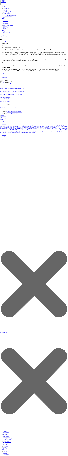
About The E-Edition (5, 21)
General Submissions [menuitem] (5, 434)
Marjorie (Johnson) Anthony (9, 110)
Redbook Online (5, 26)
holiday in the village (30, 129)
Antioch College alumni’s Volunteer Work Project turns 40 (13, 111)
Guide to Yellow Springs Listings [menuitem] (9, 438)
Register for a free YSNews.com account (10, 83)
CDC (50, 127)
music (57, 131)
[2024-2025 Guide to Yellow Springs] (3, 117)
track (19, 132)
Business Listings (4, 24)
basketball (27, 131)
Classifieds (3, 22)
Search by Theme (4, 124)
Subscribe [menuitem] (3, 440)
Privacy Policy (3, 136)
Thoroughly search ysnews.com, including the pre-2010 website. (8, 107)
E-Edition (3, 20)
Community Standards (6, 8)
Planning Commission (11, 125)
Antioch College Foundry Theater (48, 125)
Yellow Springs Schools (46, 127)
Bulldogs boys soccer (55, 125)
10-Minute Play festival (6, 128)
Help (2, 139)
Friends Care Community (26, 127)
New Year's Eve (53, 128)
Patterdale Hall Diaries (14, 131)
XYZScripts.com (37, 140)
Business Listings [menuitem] (4, 447)
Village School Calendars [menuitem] (6, 454)
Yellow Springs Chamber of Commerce (13, 126)
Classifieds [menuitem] (4, 450)
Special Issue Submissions (6, 13)
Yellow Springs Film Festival (34, 128)
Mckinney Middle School (52, 126)
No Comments (3, 73)
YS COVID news (21, 131)
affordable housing (29, 132)
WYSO (2, 127)
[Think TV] (1, 119)
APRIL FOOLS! (12, 132)
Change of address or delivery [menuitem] (7, 442)
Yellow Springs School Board (61, 125)
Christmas (45, 129)
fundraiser (60, 129)
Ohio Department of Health (14, 127)
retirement (46, 131)
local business (54, 131)
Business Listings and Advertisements (11, 15)
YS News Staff (4, 41)
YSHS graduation (39, 129)
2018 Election (30, 128)
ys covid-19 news (33, 131)
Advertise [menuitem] (3, 449)
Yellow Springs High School (31, 125)
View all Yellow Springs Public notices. (5, 101)
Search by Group (4, 121)
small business (22, 132)
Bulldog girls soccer (41, 127)
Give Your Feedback (5, 17)
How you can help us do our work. (4, 98)
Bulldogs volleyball (57, 126)
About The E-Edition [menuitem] (5, 443)
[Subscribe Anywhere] (3, 2)
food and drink (42, 131)
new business (3, 132)
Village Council (53, 127)
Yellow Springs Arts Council (20, 127)
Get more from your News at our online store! (16, 94)
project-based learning (16, 132)
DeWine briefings (13, 129)
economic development (49, 131)
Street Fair (23, 129)
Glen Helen (60, 126)
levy (8, 132)
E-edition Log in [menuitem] (5, 444)
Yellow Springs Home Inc (42, 125)
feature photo (24, 131)
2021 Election (40, 128)
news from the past (3, 131)
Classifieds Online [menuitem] (5, 445)
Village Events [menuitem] (5, 453)
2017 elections (48, 129)
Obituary (7, 132)
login (3, 35)
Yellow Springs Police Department (4, 125)
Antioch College (25, 125)
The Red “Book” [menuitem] (5, 451)
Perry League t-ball (31, 126)
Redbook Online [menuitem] (5, 448)
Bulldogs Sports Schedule (6, 32)
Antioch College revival (37, 131)
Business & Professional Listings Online (8, 25)
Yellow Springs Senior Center (31, 127)
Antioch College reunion (18, 128)
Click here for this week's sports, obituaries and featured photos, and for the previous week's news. (12, 88)
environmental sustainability (9, 131)
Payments (3, 29)
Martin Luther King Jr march (11, 128)
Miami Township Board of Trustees (7, 127)
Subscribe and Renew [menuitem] (6, 441)
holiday (19, 129)
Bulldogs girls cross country (37, 126)
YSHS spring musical (44, 128)
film (65, 131)
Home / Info (3, 6)
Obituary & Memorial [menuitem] (6, 436)
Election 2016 (23, 128)
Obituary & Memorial (6, 12)
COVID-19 (60, 131)
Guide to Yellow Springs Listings (9, 16)
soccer (64, 131)
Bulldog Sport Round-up (20, 126)
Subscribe (3, 18)
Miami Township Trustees (16, 125)
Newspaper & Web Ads (6, 27)
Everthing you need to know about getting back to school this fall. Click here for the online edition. (12, 91)
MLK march (25, 128)
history (52, 131)
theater (44, 131)
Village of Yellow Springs (2, 126)
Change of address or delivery (7, 19)
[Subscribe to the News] (2, 0)
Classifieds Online (5, 23)
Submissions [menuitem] (3, 433)
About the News (5, 7)
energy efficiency (25, 132)
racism (10, 132)
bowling (5, 132)
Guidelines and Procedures (8, 11)
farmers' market (28, 128)
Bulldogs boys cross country (26, 126)
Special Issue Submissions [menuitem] (6, 437)
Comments (3, 74)
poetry (0, 131)
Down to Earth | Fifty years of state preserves (12, 113)
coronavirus (33, 132)
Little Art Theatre (37, 125)
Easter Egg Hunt (48, 128)
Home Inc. (66, 125)
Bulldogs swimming (7, 126)
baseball (62, 131)
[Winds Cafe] (2, 115)
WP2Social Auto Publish (31, 140)
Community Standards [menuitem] (6, 432)
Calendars (3, 30)
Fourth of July (58, 128)
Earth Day (61, 128)
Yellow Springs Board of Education (44, 126)
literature (17, 131)
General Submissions (5, 10)
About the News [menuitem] (5, 431)
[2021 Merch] (3, 118)
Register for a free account (3, 36)
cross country (29, 131)
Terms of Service (4, 135)
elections (1, 128)
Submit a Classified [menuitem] (5, 446)
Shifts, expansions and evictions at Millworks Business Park (14, 112)
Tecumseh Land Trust (36, 127)
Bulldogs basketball (21, 125)
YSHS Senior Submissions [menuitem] (8, 439)
